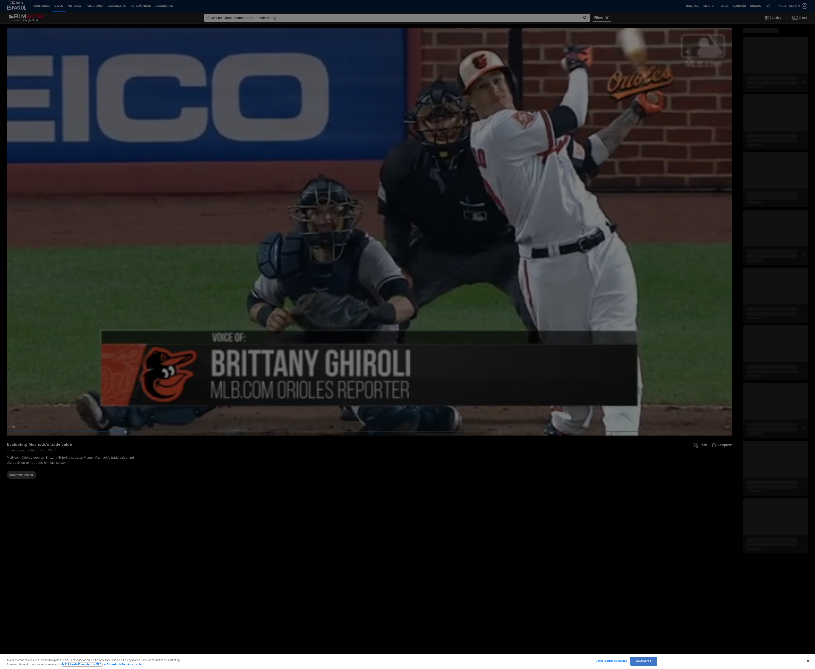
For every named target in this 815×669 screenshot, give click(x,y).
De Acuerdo (643, 661)
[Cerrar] (808, 661)
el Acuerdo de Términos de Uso (123, 664)
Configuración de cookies (611, 661)
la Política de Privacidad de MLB (81, 664)
